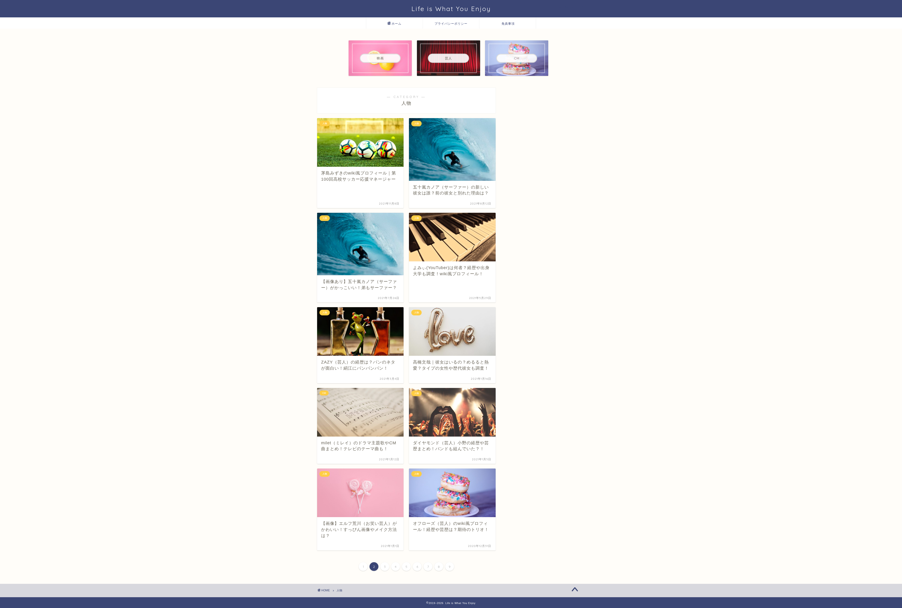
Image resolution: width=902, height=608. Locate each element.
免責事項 (508, 23)
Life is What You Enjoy (451, 9)
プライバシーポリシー (451, 23)
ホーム (396, 23)
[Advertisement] (546, 117)
